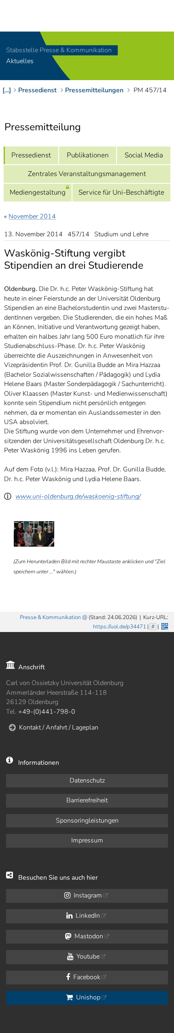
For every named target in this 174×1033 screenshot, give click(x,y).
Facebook (86, 977)
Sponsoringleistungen (87, 820)
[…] (6, 90)
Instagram (87, 895)
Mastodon (88, 936)
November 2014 (32, 216)
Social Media (144, 155)
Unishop (87, 997)
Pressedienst (31, 155)
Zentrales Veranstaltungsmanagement (87, 173)
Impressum (87, 840)
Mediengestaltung (38, 192)
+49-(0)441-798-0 (46, 711)
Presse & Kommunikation (50, 617)
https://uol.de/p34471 (119, 626)
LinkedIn (87, 915)
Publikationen (88, 155)
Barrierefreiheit (87, 800)
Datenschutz (87, 780)
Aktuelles (20, 61)
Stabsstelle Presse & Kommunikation (59, 50)
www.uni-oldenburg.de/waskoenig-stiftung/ (77, 496)
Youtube (87, 956)
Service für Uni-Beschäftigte (121, 192)
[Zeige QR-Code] (164, 625)
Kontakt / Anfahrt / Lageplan (58, 727)
